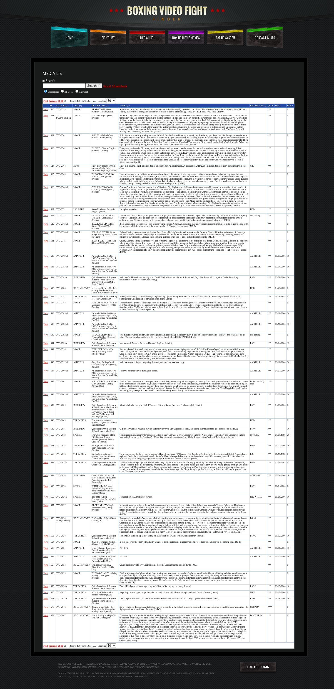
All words (69, 92)
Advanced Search (119, 86)
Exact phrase (53, 92)
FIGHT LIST (108, 37)
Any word (83, 92)
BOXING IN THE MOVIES (186, 37)
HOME (69, 37)
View (45, 109)
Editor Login (258, 667)
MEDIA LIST (147, 37)
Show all (107, 86)
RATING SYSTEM (225, 37)
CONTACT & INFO (265, 37)
